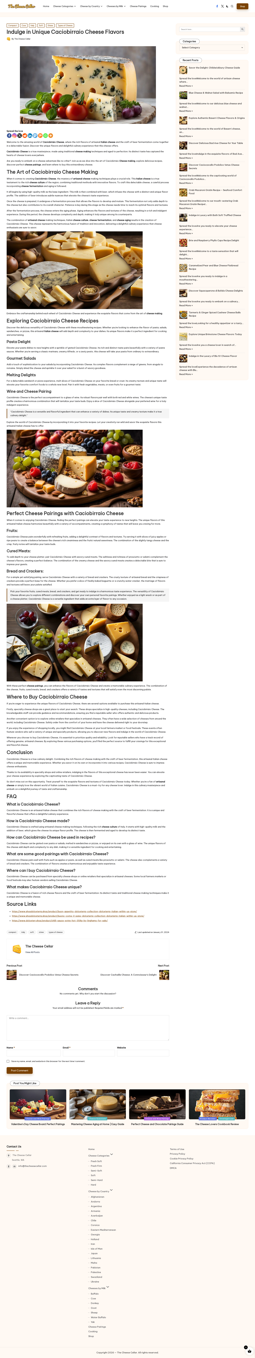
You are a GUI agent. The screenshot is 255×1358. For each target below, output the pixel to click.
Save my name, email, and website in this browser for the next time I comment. (48, 1061)
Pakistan (95, 1267)
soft (32, 932)
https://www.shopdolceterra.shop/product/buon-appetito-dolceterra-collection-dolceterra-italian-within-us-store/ (74, 911)
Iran (93, 1244)
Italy (32, 25)
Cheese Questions (97, 1119)
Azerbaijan (97, 1215)
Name (11, 1047)
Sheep (94, 1312)
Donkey (95, 1303)
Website (121, 1047)
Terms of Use (177, 1149)
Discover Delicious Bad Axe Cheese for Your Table (216, 143)
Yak (93, 1322)
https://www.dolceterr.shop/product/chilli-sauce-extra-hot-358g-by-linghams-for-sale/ (60, 920)
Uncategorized (226, 1119)
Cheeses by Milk (97, 1288)
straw (41, 932)
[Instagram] (14, 135)
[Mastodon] (35, 135)
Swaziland (96, 1277)
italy (23, 932)
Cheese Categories (98, 1155)
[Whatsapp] (45, 135)
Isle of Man (97, 1248)
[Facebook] (9, 135)
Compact (12, 25)
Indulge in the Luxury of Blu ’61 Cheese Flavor (213, 356)
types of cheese (56, 932)
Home (91, 1149)
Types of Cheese (65, 25)
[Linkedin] (30, 135)
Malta (94, 1262)
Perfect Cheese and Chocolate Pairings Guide (157, 1124)
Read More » (186, 85)
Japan (94, 1253)
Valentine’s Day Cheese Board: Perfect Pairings (38, 1124)
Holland (95, 1239)
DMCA (173, 1168)
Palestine (96, 1272)
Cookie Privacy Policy (181, 1158)
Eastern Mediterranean (103, 1229)
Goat (94, 1307)
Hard (93, 1184)
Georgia (95, 1234)
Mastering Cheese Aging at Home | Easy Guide (97, 1124)
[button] (242, 6)
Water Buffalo (98, 1317)
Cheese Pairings (97, 1326)
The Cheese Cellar (39, 946)
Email (66, 1047)
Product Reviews (207, 1119)
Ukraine (95, 1281)
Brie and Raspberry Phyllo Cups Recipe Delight (214, 240)
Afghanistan (97, 1196)
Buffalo (95, 1293)
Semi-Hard (97, 1180)
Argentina (96, 1206)
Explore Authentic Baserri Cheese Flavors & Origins (217, 118)
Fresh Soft (96, 1161)
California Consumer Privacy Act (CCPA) (192, 1163)
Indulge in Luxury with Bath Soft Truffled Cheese (215, 215)
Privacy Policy (177, 1153)
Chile (93, 1220)
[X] (19, 135)
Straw (50, 25)
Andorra (95, 1201)
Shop (91, 1336)
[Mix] (40, 135)
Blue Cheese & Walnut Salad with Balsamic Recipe (216, 92)
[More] (50, 135)
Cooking (92, 1331)
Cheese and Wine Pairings (38, 1119)
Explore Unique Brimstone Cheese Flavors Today (215, 334)
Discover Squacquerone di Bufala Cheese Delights (216, 290)
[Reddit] (24, 135)
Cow (24, 25)
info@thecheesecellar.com (32, 1166)
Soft (41, 25)
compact (12, 932)
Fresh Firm (96, 1165)
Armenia (95, 1211)
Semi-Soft (96, 1170)
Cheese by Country (98, 1191)
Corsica (95, 1225)
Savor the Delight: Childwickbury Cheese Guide (214, 67)
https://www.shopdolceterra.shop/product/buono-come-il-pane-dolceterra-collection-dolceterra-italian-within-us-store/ (78, 916)
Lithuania (96, 1258)
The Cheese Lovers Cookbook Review (217, 1124)
